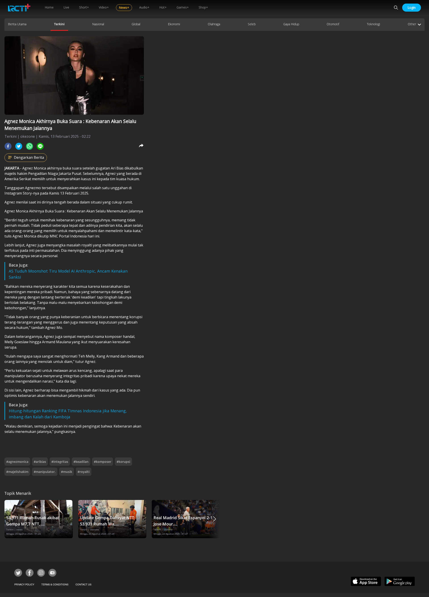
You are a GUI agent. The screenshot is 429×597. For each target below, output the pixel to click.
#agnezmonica (17, 461)
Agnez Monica (34, 168)
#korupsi (123, 461)
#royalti (84, 472)
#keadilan (81, 461)
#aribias (40, 461)
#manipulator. (45, 472)
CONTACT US (83, 584)
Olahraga (214, 24)
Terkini (59, 24)
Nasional (98, 24)
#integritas (59, 461)
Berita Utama (17, 24)
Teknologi (373, 24)
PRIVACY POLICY (24, 584)
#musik (66, 472)
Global (136, 24)
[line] (40, 146)
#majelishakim (17, 472)
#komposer (102, 461)
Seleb (252, 24)
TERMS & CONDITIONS (54, 584)
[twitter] (18, 146)
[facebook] (8, 146)
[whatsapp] (29, 146)
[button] (214, 519)
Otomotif (333, 24)
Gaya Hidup (291, 24)
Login (412, 7)
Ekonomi (174, 24)
